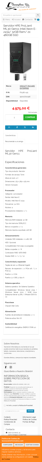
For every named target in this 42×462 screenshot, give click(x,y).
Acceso (17, 19)
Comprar (30, 117)
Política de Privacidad (10, 400)
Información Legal (29, 417)
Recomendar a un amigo (14, 141)
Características (10, 135)
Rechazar (19, 445)
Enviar (30, 411)
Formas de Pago (29, 422)
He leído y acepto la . (19, 405)
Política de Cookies (30, 419)
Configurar (7, 445)
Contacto (28, 19)
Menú (7, 19)
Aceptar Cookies (32, 445)
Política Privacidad (10, 419)
